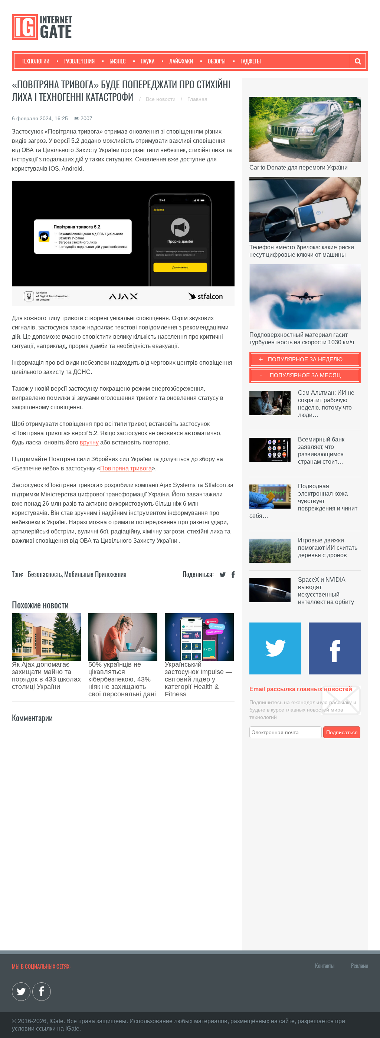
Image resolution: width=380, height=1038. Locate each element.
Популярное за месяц (305, 375)
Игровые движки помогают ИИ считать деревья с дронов (327, 547)
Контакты (324, 965)
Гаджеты (250, 61)
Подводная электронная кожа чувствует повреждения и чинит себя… (303, 501)
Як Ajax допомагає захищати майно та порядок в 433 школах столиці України (46, 675)
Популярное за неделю (305, 359)
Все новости (161, 99)
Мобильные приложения (95, 574)
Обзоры (217, 61)
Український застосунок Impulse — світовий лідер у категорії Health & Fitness (198, 679)
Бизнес (117, 61)
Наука (147, 61)
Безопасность (45, 574)
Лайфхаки (181, 61)
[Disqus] (123, 823)
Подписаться (342, 732)
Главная (197, 99)
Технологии (35, 61)
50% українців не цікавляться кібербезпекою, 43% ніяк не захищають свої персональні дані (122, 679)
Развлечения (79, 61)
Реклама (359, 965)
